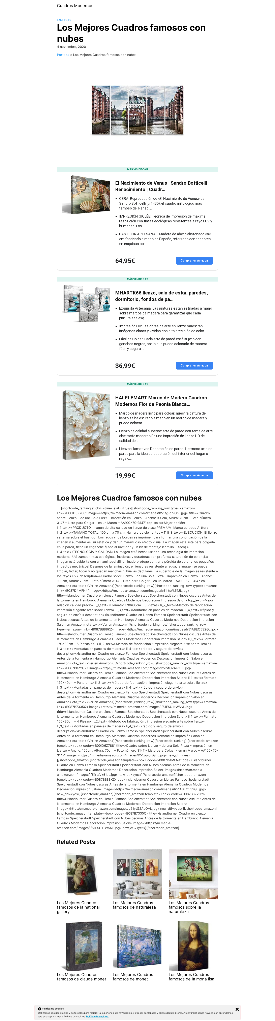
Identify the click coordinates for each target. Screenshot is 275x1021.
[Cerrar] (237, 1009)
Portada (63, 55)
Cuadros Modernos (75, 6)
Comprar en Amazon (194, 260)
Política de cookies (97, 1016)
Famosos (64, 20)
